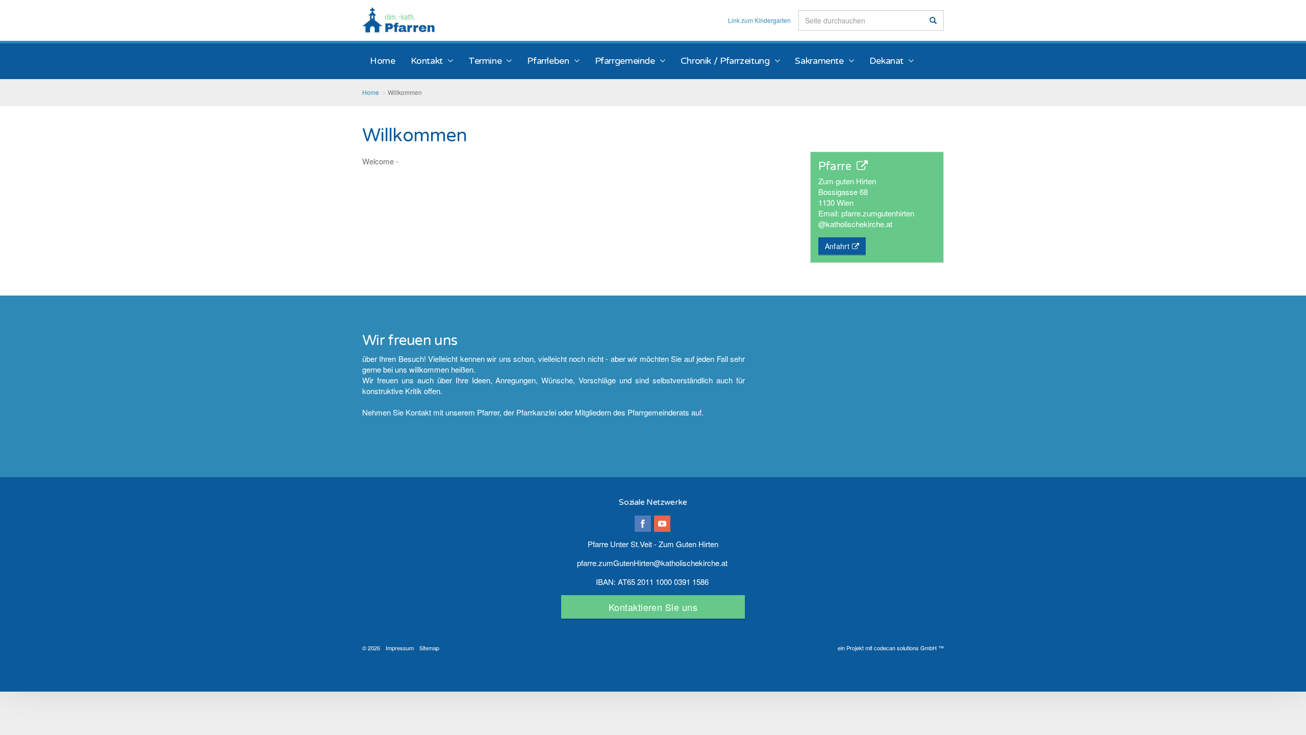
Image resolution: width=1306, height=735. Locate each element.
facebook (643, 524)
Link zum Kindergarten (759, 20)
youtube (662, 524)
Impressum (400, 648)
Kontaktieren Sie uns (653, 607)
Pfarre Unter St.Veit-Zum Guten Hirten (398, 20)
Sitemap (429, 648)
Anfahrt (837, 246)
